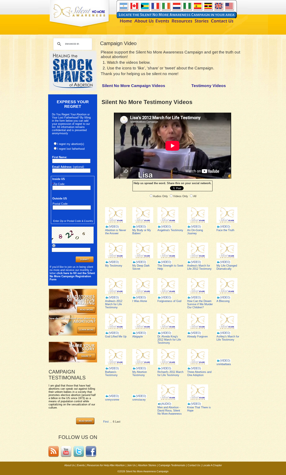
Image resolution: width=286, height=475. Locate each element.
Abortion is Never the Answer (115, 232)
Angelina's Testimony (170, 230)
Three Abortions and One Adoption (199, 373)
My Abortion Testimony (139, 373)
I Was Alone (139, 301)
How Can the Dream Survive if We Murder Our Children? (200, 304)
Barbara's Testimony (111, 373)
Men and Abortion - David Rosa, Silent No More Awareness (169, 410)
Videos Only (180, 196)
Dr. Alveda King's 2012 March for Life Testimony (169, 339)
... (111, 421)
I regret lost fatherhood (71, 148)
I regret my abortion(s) (70, 144)
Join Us (131, 465)
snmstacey (139, 399)
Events (81, 465)
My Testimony (113, 265)
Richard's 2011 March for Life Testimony (170, 373)
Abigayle (137, 336)
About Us (69, 465)
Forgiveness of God (169, 301)
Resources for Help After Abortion (106, 465)
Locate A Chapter (212, 465)
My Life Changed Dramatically (226, 267)
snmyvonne (112, 399)
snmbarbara (223, 364)
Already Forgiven (197, 336)
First (106, 421)
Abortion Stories (147, 465)
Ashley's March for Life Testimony (227, 338)
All (194, 196)
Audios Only (160, 196)
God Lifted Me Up (115, 336)
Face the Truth (225, 230)
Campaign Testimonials (171, 465)
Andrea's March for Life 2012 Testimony (199, 267)
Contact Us (194, 465)
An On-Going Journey (195, 232)
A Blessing (222, 301)
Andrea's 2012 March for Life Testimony (113, 304)
